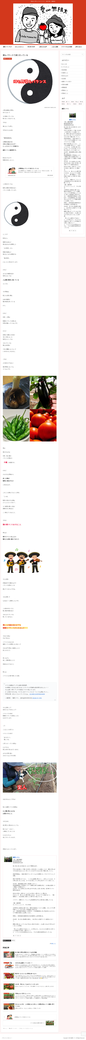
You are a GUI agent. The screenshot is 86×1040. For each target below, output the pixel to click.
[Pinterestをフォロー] (16, 935)
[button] (82, 54)
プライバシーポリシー (6, 1038)
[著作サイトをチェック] (14, 935)
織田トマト (16, 857)
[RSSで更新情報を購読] (20, 935)
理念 (14, 940)
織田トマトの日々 (7, 940)
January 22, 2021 (37, 698)
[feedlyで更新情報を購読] (18, 935)
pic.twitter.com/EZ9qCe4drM (37, 694)
